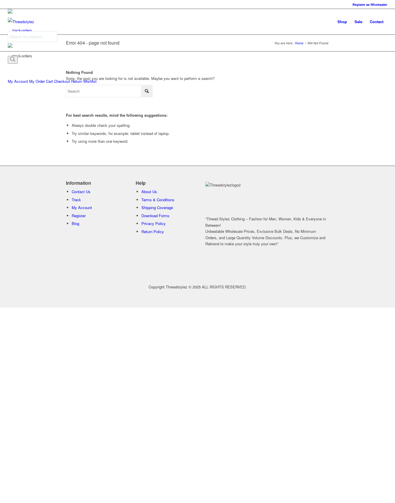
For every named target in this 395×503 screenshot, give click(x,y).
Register (79, 215)
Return (76, 81)
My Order (37, 81)
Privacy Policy (153, 223)
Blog (75, 223)
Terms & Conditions (157, 199)
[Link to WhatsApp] (245, 267)
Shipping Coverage (157, 207)
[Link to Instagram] (293, 267)
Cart (49, 81)
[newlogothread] (21, 21)
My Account (18, 81)
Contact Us (81, 191)
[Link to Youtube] (309, 267)
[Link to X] (229, 267)
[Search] (13, 59)
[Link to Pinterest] (261, 267)
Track (76, 199)
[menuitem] (368, 4)
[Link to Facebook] (213, 267)
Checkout (62, 81)
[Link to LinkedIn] (277, 267)
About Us (149, 191)
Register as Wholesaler (369, 4)
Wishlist (90, 81)
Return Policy (152, 231)
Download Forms (155, 215)
